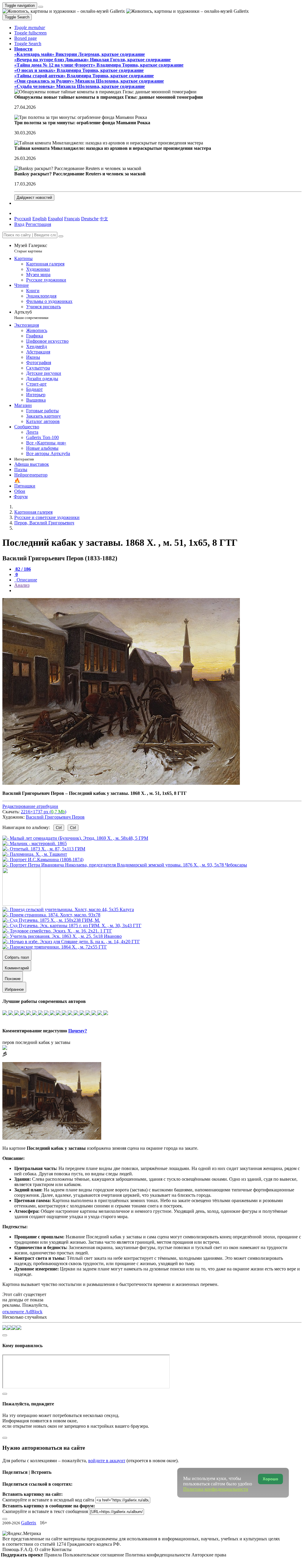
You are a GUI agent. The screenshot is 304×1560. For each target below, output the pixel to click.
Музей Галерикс (30, 248)
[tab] (22, 569)
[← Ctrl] (124, 864)
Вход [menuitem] (19, 224)
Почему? (77, 1030)
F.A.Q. (27, 1549)
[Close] (60, 236)
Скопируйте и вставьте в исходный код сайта (48, 1499)
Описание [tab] (26, 579)
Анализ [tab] (21, 585)
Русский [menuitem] (22, 218)
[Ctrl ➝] (68, 909)
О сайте (43, 1549)
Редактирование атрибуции (30, 806)
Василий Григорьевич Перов (55, 817)
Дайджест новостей (34, 197)
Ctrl (59, 827)
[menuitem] (104, 218)
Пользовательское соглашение (94, 1554)
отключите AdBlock (22, 1311)
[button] (29, 27)
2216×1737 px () (43, 811)
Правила (53, 1554)
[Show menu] (40, 7)
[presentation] (158, 590)
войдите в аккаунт (106, 1460)
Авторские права (208, 1554)
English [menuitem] (39, 218)
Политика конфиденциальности (158, 1554)
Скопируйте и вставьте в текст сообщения (45, 1511)
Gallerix (28, 1522)
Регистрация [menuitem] (38, 224)
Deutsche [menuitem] (90, 218)
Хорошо (270, 1479)
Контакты (62, 1549)
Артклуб (31, 314)
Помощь (11, 1549)
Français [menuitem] (72, 218)
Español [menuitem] (55, 218)
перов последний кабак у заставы (36, 1042)
